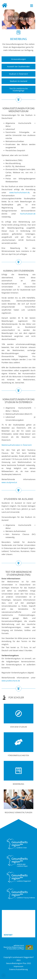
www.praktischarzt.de (11, 680)
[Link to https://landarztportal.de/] (4, 5)
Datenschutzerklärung (18, 969)
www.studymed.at (9, 482)
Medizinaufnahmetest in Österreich (17, 445)
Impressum (18, 966)
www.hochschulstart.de (19, 192)
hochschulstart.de (28, 214)
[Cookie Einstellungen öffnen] (3, 976)
